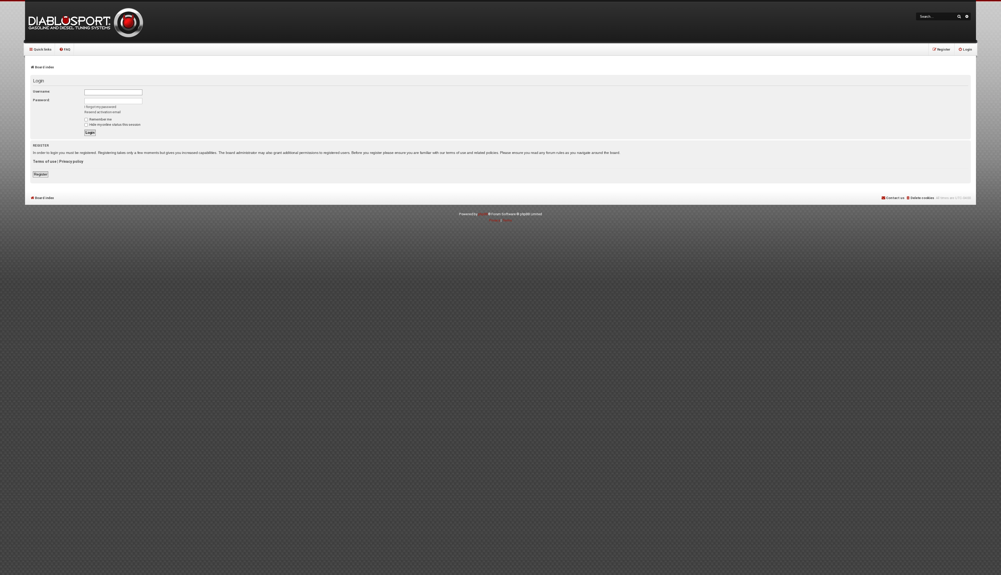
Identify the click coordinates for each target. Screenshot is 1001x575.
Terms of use (45, 161)
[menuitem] (64, 49)
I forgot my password (100, 107)
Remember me (100, 119)
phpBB (483, 214)
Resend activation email (102, 112)
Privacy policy (71, 161)
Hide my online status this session (115, 125)
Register (40, 174)
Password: (41, 100)
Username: (41, 91)
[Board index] (85, 22)
